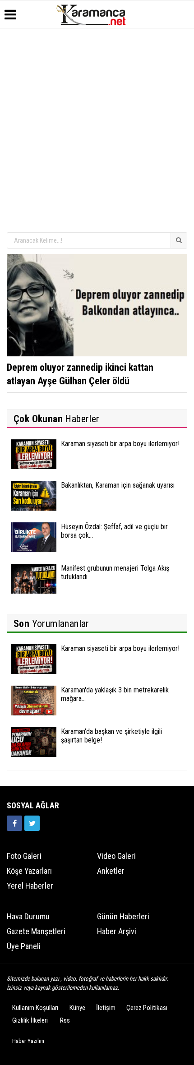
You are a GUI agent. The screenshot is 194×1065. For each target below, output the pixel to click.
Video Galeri (116, 856)
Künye (77, 1008)
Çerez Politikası (146, 1008)
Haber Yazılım (28, 1040)
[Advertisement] (97, 130)
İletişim (105, 1008)
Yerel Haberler (30, 885)
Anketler (111, 871)
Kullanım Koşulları (35, 1008)
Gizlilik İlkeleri (30, 1020)
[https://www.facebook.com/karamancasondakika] (14, 823)
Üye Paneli (24, 946)
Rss (65, 1020)
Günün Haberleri (123, 916)
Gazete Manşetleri (36, 931)
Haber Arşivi (116, 931)
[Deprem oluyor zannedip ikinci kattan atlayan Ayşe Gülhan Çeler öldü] (97, 304)
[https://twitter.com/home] (32, 823)
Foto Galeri (24, 856)
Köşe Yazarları (29, 871)
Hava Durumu (28, 916)
